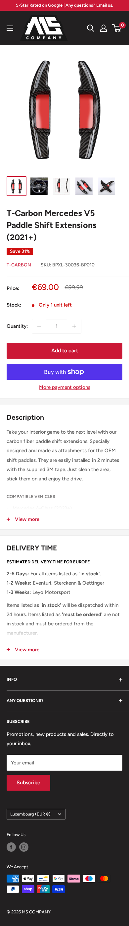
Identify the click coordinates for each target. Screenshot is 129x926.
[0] (117, 28)
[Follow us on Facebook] (11, 847)
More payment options (64, 387)
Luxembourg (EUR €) (30, 814)
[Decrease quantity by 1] (39, 326)
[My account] (103, 28)
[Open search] (90, 28)
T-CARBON (19, 265)
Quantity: (17, 326)
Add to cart (64, 350)
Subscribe (28, 782)
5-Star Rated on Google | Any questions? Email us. (64, 5)
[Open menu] (10, 28)
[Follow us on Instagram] (23, 847)
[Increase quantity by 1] (74, 326)
